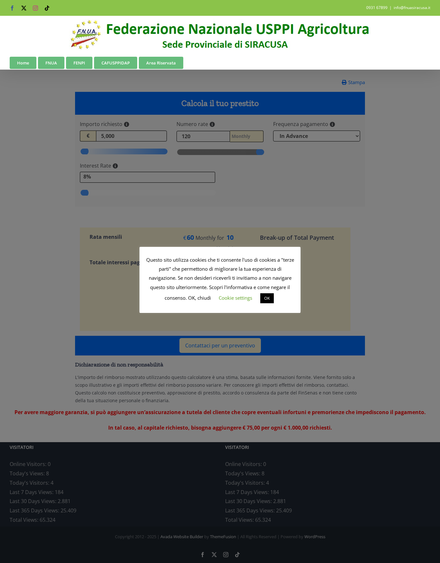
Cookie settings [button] (235, 298)
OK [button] (267, 298)
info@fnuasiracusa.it (412, 7)
